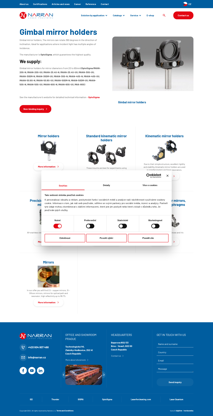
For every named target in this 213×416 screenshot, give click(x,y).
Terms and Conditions (65, 411)
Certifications (40, 4)
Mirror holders (48, 136)
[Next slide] (104, 374)
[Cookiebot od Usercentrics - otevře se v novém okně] (148, 176)
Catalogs (117, 15)
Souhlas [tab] (63, 185)
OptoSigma (107, 399)
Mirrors (48, 262)
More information (46, 166)
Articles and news (61, 4)
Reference (91, 4)
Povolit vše (148, 238)
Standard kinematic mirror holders (106, 138)
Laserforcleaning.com (141, 399)
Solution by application (92, 15)
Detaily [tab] (106, 185)
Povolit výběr (106, 238)
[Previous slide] (63, 374)
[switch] (90, 226)
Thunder (55, 399)
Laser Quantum (176, 399)
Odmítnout (64, 238)
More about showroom (75, 360)
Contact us (183, 15)
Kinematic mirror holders (164, 136)
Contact (105, 4)
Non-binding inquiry (33, 109)
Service (134, 15)
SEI (31, 399)
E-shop (150, 15)
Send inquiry (175, 382)
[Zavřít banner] (167, 176)
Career (77, 4)
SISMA (80, 399)
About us (24, 4)
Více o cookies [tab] (150, 185)
